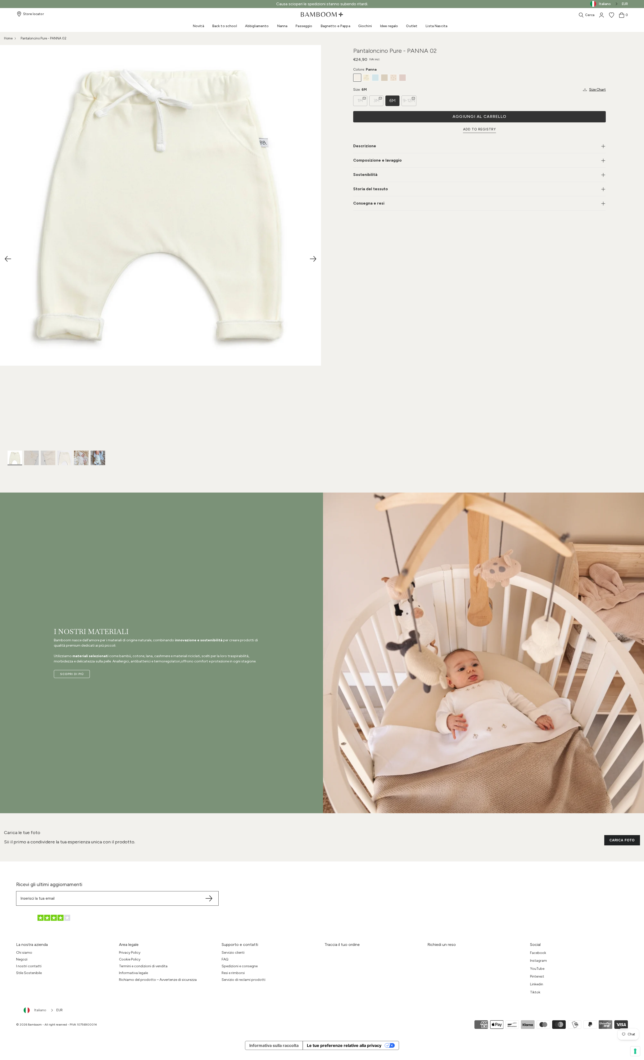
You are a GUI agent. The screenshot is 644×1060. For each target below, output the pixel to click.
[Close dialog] (372, 466)
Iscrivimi (322, 568)
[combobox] (38, 1010)
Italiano (40, 1010)
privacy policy (304, 590)
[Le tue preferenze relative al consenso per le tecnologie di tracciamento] (635, 1051)
